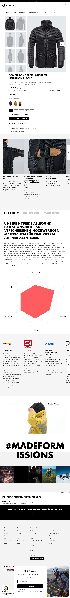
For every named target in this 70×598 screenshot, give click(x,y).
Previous (30, 44)
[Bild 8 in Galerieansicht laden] (21, 72)
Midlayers (6, 533)
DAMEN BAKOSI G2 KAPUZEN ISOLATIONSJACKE (43, 12)
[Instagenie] (65, 493)
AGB (31, 550)
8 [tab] (57, 69)
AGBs (20, 589)
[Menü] (9, 586)
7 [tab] (54, 69)
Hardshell (6, 538)
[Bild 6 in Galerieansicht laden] (21, 56)
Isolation (6, 535)
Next (62, 44)
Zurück (7, 12)
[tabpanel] (46, 44)
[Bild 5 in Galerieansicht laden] (10, 56)
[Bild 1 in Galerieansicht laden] (10, 23)
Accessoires (7, 540)
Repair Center (34, 538)
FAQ (31, 543)
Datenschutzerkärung (36, 591)
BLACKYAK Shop (18, 12)
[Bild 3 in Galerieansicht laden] (10, 39)
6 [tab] (50, 69)
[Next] (67, 474)
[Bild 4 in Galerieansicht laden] (21, 39)
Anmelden (30, 586)
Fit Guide (32, 530)
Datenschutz (33, 548)
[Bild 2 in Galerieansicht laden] (21, 23)
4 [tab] (44, 69)
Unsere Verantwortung (55, 533)
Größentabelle (34, 533)
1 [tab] (35, 69)
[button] (67, 5)
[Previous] (2, 474)
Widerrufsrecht (34, 553)
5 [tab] (47, 69)
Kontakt (51, 543)
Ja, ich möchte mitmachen (35, 514)
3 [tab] (41, 69)
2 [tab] (38, 69)
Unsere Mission (53, 530)
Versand (10, 90)
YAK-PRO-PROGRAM (36, 540)
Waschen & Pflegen (35, 535)
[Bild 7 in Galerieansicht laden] (10, 72)
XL (32, 110)
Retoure (32, 555)
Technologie (52, 538)
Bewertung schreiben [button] (32, 502)
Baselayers (7, 530)
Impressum (52, 540)
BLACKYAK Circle (53, 535)
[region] (35, 1)
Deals (5, 543)
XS (11, 110)
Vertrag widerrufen (37, 558)
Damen (26, 12)
